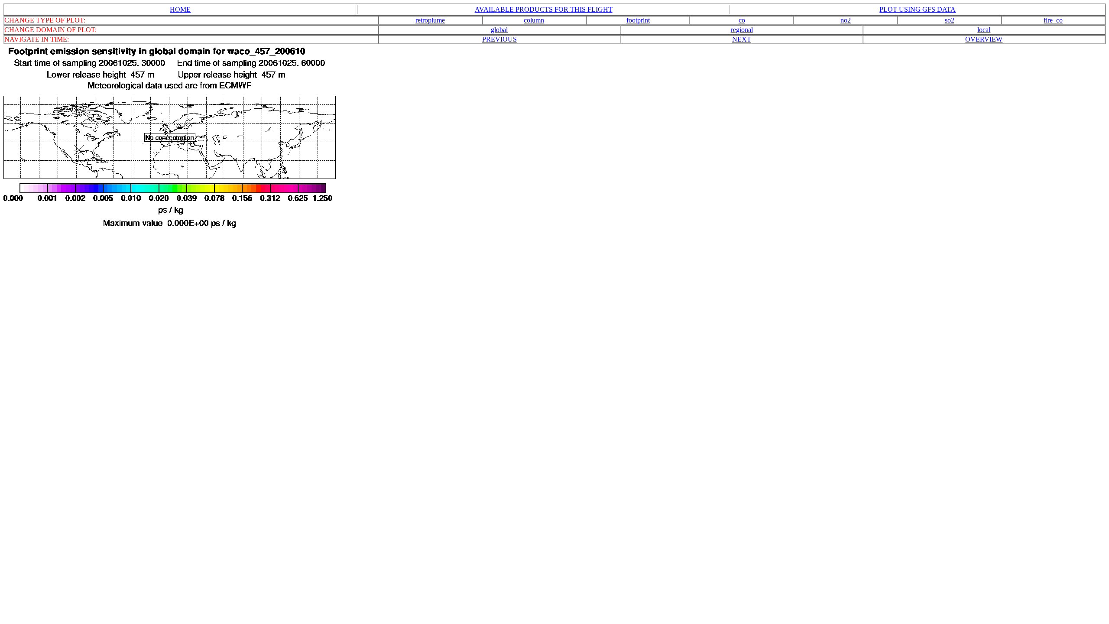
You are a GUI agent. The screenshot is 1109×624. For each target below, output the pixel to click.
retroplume (430, 20)
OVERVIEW (983, 39)
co (742, 20)
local (983, 29)
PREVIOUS (499, 39)
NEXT (741, 39)
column (534, 20)
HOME (180, 9)
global (499, 29)
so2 (949, 20)
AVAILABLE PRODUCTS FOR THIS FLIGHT (544, 9)
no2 (845, 20)
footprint (638, 20)
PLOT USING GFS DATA (917, 9)
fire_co (1053, 20)
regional (742, 29)
